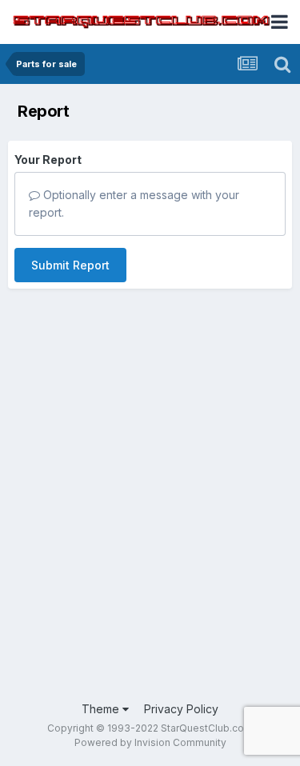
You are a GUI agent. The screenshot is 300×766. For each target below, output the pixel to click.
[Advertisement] (150, 530)
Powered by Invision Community (150, 742)
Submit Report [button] (70, 265)
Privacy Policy (181, 709)
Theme (102, 709)
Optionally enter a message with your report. (134, 203)
